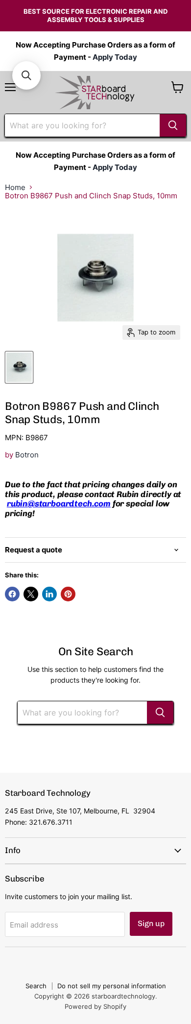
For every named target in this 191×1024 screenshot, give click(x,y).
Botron (27, 454)
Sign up (151, 923)
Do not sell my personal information (111, 986)
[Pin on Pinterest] (68, 594)
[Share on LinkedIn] (49, 594)
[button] (26, 75)
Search (36, 986)
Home (15, 187)
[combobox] (82, 125)
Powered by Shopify (95, 1006)
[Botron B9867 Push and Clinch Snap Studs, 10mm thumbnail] (19, 367)
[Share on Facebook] (12, 594)
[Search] (173, 125)
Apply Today (115, 57)
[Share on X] (31, 594)
